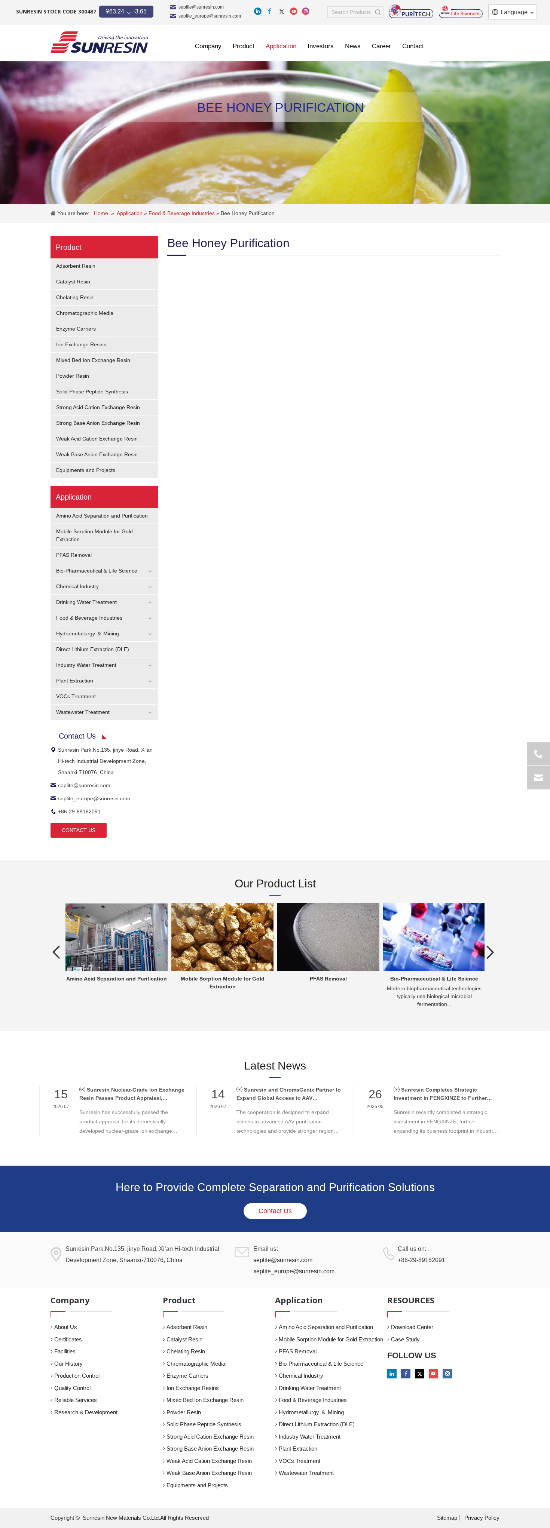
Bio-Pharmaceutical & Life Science (96, 571)
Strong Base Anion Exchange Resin (98, 423)
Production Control (77, 1375)
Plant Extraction (74, 681)
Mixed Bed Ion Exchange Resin (93, 360)
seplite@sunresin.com (201, 7)
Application (130, 213)
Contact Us (275, 1211)
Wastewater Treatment (83, 712)
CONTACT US (78, 830)
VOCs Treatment (76, 696)
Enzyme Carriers (76, 329)
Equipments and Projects (85, 470)
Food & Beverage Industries (182, 213)
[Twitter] (281, 11)
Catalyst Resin (73, 282)
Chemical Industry (77, 586)
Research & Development (85, 1412)
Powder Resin (72, 376)
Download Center (412, 1327)
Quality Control (72, 1388)
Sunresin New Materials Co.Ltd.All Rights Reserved (146, 1518)
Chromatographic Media (84, 313)
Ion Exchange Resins (81, 344)
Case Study (405, 1339)
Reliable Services (75, 1400)
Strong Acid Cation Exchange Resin (98, 407)
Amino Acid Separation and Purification (102, 516)
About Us (65, 1327)
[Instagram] (305, 11)
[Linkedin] (258, 11)
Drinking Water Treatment (86, 602)
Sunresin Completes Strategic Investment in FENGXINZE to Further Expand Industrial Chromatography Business (440, 1094)
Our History (68, 1363)
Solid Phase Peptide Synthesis (92, 392)
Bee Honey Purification (248, 213)
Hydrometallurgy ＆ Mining (87, 633)
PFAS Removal (74, 555)
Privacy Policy (481, 1518)
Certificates (68, 1339)
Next (490, 952)
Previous (56, 952)
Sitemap (447, 1518)
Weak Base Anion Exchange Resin (97, 454)
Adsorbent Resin (75, 266)
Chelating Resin (75, 297)
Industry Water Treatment (86, 665)
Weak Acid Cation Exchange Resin (97, 439)
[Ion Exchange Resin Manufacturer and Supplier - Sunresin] (99, 42)
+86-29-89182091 (79, 811)
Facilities (65, 1351)
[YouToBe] (293, 11)
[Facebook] (270, 11)
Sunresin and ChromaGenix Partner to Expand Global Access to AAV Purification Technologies (288, 1094)
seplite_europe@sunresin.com (209, 16)
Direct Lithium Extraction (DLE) (92, 649)
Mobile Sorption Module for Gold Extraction (331, 1339)
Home (101, 213)
